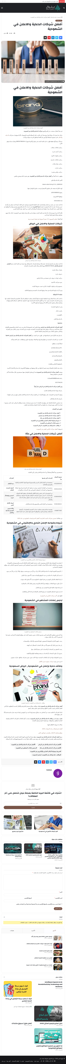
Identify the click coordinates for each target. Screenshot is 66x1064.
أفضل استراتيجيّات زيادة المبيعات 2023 (52, 729)
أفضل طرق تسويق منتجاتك (22, 1023)
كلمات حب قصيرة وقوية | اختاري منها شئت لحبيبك (39, 965)
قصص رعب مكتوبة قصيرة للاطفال (43, 958)
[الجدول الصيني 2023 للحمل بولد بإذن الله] (57, 939)
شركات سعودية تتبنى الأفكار (46, 661)
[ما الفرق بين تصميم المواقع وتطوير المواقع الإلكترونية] (48, 1036)
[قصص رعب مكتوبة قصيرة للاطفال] (57, 960)
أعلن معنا (9, 1061)
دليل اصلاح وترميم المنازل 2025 (34, 855)
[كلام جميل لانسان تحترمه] (57, 953)
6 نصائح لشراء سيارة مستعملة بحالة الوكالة (14, 856)
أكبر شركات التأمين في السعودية (48, 596)
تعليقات (12, 930)
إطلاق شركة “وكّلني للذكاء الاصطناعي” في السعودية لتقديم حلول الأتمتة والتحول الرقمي (53, 856)
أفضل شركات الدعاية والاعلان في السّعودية (22, 744)
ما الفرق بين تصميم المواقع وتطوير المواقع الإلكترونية (49, 1047)
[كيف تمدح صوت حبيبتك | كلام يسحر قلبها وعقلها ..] (57, 946)
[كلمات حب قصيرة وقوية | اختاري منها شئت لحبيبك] (57, 967)
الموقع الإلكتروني (28, 898)
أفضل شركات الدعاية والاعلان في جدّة (50, 748)
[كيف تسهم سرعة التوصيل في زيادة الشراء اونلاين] (18, 989)
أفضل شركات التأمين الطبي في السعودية (47, 429)
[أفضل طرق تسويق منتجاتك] (18, 1013)
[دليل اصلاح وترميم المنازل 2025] (33, 848)
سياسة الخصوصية (29, 1061)
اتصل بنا (22, 1061)
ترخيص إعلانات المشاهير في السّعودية (26, 748)
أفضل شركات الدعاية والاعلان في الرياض (49, 744)
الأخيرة (33, 930)
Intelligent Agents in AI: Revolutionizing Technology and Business (50, 984)
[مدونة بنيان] (53, 8)
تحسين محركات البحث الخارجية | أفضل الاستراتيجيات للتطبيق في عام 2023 (36, 518)
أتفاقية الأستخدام (15, 1061)
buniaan (49, 770)
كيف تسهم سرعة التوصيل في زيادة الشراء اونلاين (19, 999)
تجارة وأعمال (53, 17)
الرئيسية (59, 17)
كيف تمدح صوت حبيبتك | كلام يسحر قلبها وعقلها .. (39, 944)
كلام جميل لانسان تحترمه (45, 951)
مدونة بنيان (36, 1061)
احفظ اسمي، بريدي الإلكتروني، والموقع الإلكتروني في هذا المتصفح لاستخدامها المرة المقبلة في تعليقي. (38, 904)
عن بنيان (3, 1061)
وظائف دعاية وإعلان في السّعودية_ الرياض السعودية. (46, 755)
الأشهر (54, 930)
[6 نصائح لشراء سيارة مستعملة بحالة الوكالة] (13, 848)
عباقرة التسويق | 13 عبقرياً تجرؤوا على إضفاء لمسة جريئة (42, 219)
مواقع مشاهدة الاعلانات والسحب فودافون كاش (50, 733)
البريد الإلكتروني (58, 898)
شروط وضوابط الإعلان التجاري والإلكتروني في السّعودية (45, 751)
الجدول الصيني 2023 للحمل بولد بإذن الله (41, 937)
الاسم (60, 892)
